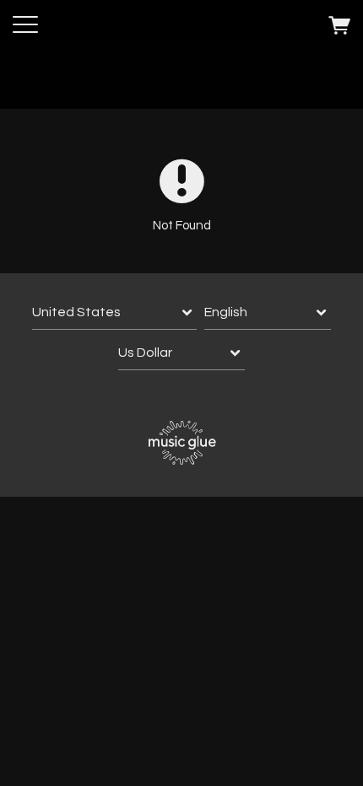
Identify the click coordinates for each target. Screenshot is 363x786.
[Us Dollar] (181, 353)
